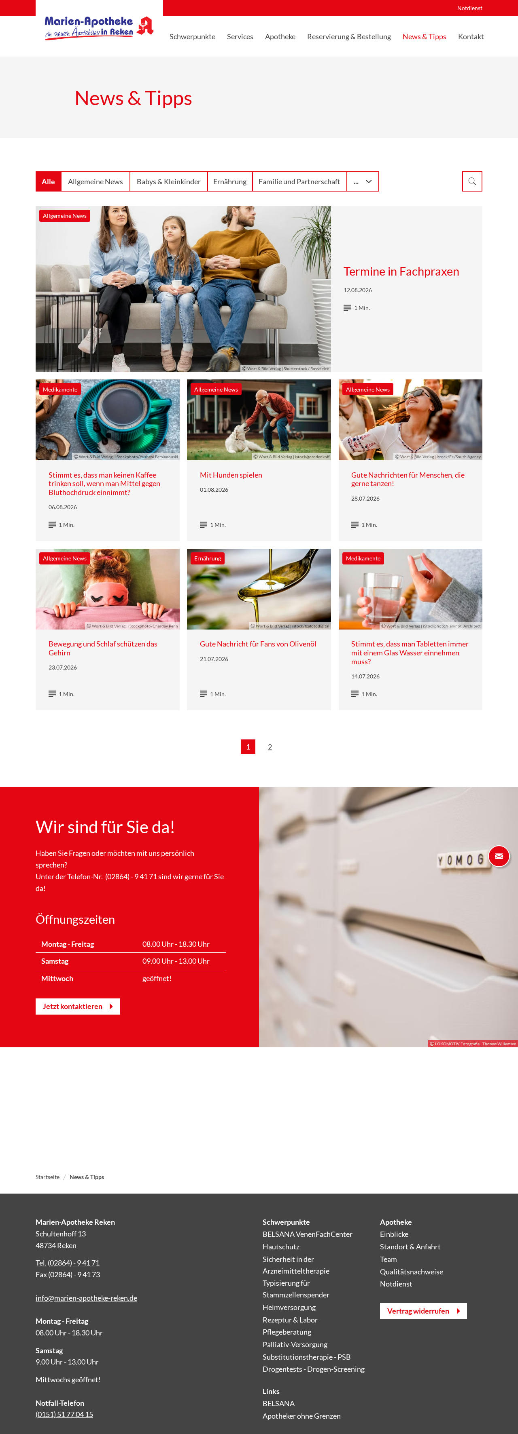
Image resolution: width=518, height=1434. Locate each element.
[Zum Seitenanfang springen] (499, 1415)
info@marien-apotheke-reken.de (86, 1297)
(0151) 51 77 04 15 (64, 1414)
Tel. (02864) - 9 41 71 (68, 1262)
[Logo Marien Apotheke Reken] (99, 28)
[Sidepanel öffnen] (499, 856)
